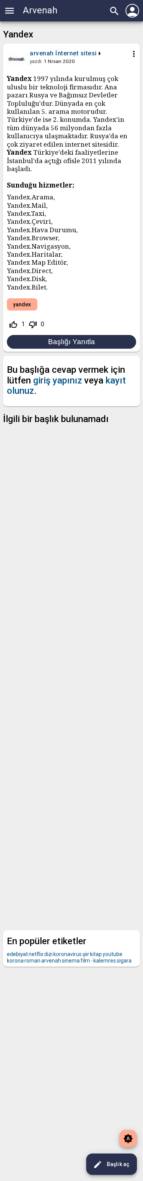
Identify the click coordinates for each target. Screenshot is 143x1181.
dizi (48, 954)
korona (15, 961)
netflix (36, 954)
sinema (71, 961)
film (85, 961)
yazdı (36, 61)
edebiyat (17, 954)
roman (32, 961)
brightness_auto (128, 1139)
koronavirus (67, 954)
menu (9, 10)
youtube (112, 954)
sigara (124, 961)
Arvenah (40, 10)
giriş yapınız (57, 380)
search (114, 11)
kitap (96, 954)
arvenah (51, 961)
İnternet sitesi (76, 53)
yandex (22, 304)
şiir (85, 954)
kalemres (104, 961)
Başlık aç (111, 1164)
